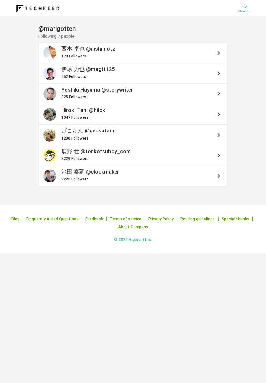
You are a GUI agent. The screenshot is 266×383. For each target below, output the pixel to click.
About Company (133, 227)
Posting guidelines (197, 219)
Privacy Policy (161, 219)
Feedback (94, 219)
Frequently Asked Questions (52, 219)
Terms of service (125, 219)
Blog (15, 219)
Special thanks (235, 219)
